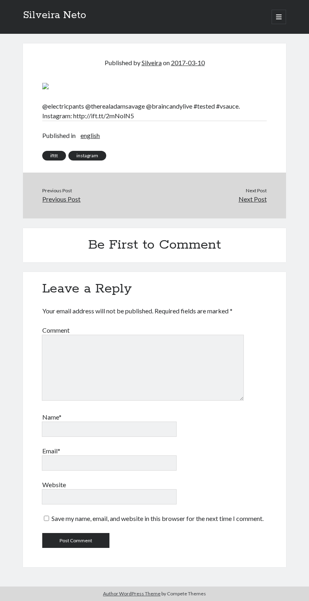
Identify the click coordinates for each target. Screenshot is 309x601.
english (90, 135)
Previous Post (61, 199)
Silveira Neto (54, 15)
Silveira (152, 62)
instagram (87, 155)
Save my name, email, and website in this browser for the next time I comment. (158, 518)
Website (54, 484)
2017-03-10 (188, 62)
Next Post (253, 199)
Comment (56, 330)
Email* (51, 451)
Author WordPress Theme (132, 594)
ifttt (54, 155)
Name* (52, 417)
